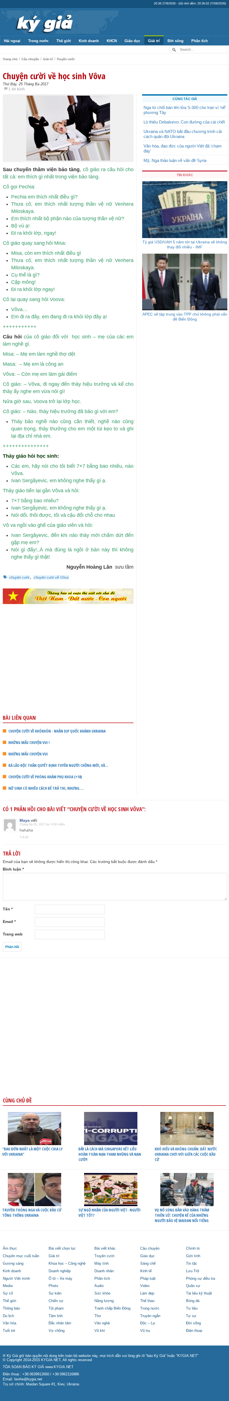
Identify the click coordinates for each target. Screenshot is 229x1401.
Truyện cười (66, 59)
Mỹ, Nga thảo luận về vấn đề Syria (175, 160)
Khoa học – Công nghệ (67, 1264)
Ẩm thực (10, 1248)
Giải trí (154, 41)
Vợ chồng (57, 1331)
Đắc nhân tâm (60, 1323)
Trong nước (38, 41)
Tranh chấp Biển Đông (112, 1308)
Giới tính (193, 1256)
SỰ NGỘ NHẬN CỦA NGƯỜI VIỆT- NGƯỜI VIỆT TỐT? (109, 1212)
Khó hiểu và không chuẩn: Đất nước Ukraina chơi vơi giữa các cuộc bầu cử (186, 1154)
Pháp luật (148, 1279)
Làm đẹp (147, 1293)
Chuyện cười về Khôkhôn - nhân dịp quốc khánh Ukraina (57, 731)
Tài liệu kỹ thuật (199, 1293)
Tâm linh (56, 1316)
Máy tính (101, 1264)
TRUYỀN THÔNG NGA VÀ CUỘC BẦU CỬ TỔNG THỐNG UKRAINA (31, 1212)
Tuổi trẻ (9, 1331)
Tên (8, 909)
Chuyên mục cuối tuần (21, 1256)
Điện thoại (194, 1331)
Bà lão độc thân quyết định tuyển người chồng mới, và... (58, 765)
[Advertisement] (68, 670)
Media (8, 1286)
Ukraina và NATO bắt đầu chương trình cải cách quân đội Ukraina (183, 134)
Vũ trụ (145, 1331)
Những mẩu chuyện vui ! (29, 742)
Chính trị (193, 1248)
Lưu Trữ (192, 1271)
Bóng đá (192, 1301)
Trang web (13, 934)
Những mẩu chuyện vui (28, 754)
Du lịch (8, 1316)
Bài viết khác (105, 1248)
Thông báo (11, 1308)
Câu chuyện (30, 59)
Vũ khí (99, 1331)
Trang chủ (10, 59)
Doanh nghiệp (60, 1271)
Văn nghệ (102, 1323)
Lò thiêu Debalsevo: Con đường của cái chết (184, 122)
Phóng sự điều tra (200, 1279)
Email (9, 921)
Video (144, 1286)
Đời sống (175, 41)
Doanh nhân (104, 1271)
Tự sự (191, 1316)
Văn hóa (9, 1323)
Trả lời (24, 837)
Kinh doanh (89, 41)
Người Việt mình (16, 1279)
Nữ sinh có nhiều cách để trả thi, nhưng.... (46, 788)
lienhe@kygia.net (28, 1379)
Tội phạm (56, 1308)
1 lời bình (16, 89)
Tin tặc (191, 1264)
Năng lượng (104, 1301)
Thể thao (147, 1301)
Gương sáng (13, 1264)
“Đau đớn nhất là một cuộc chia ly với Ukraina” (32, 1151)
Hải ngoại (12, 41)
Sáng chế (148, 1264)
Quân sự (193, 1286)
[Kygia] (43, 22)
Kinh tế (146, 1271)
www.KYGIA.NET (59, 1367)
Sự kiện (55, 1293)
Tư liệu (191, 1308)
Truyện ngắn (150, 1316)
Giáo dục (132, 41)
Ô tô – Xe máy (60, 1279)
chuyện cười (19, 577)
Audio (99, 1286)
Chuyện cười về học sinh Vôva (54, 76)
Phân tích (199, 41)
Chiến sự (56, 1301)
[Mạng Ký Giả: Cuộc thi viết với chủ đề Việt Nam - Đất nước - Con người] (68, 596)
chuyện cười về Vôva (51, 577)
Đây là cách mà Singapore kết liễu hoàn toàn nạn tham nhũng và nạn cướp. (109, 1154)
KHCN (112, 41)
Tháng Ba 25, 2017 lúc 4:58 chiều (42, 824)
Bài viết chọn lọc (62, 1248)
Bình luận (13, 869)
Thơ (97, 1316)
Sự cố (8, 1293)
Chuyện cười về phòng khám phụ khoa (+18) (45, 776)
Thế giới (63, 41)
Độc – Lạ (147, 1323)
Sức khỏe (102, 1293)
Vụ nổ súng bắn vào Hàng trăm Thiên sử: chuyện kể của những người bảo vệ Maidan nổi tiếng (182, 1215)
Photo (53, 1286)
